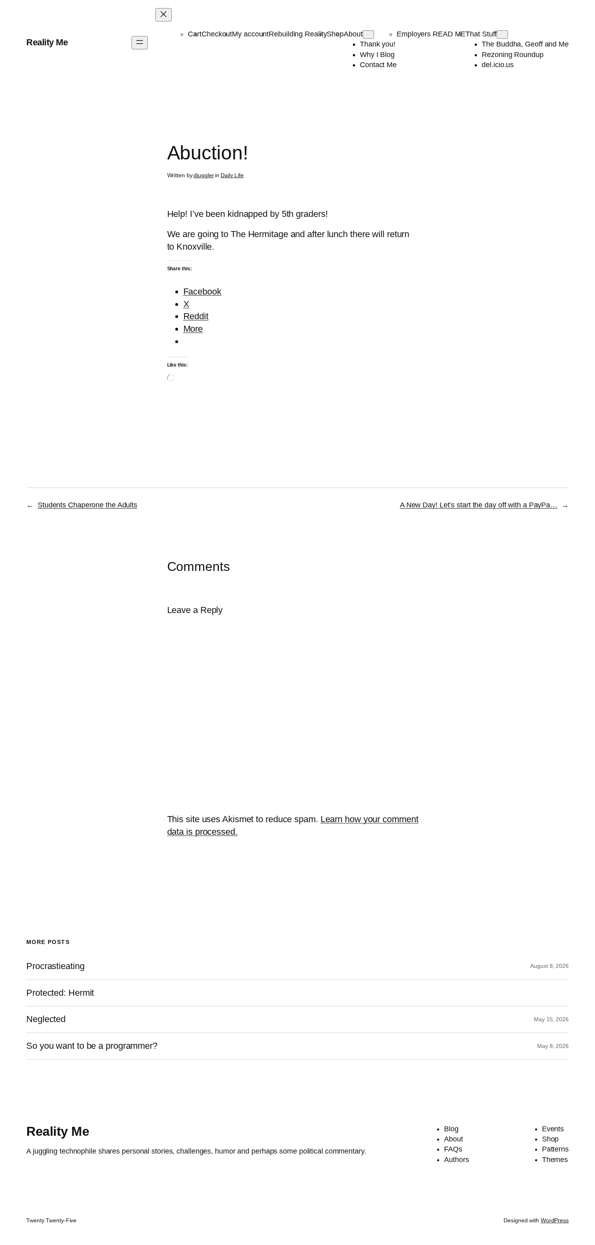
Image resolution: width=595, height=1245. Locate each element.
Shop (335, 34)
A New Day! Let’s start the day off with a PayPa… (478, 505)
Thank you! (377, 44)
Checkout (217, 34)
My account (250, 34)
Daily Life (232, 175)
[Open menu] (140, 42)
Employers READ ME (431, 34)
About (353, 34)
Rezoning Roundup (512, 55)
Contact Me (378, 65)
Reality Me (47, 42)
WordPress (555, 1220)
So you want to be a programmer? (91, 1046)
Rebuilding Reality (298, 34)
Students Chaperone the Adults (87, 505)
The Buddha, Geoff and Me (525, 44)
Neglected (46, 1019)
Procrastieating (55, 966)
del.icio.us (498, 65)
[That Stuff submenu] (502, 34)
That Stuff (481, 34)
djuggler (203, 175)
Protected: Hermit (60, 993)
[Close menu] (163, 14)
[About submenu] (368, 34)
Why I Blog (377, 55)
